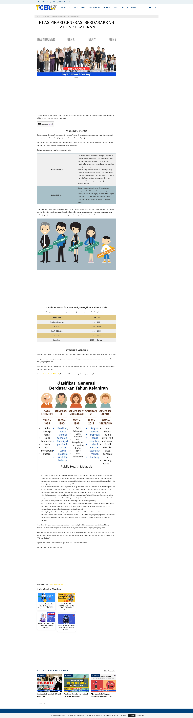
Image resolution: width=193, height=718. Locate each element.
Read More (140, 715)
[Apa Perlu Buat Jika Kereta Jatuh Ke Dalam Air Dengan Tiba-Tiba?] (76, 683)
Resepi (125, 8)
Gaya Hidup (41, 675)
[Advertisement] (76, 97)
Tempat (116, 8)
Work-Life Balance (56, 584)
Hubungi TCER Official (60, 2)
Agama (106, 8)
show (50, 124)
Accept (131, 715)
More (133, 8)
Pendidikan (94, 8)
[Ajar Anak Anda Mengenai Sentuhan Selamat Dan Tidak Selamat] (103, 683)
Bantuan (65, 8)
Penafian (71, 2)
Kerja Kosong (79, 8)
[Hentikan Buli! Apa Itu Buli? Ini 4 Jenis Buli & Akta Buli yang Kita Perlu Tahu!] (49, 683)
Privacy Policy (46, 2)
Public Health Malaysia (51, 374)
